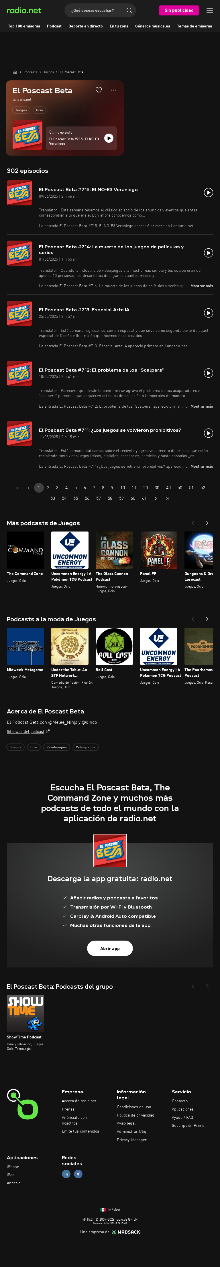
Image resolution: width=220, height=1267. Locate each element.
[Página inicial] (15, 72)
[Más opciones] (113, 90)
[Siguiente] (207, 521)
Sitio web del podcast (25, 732)
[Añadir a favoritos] (98, 89)
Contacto (180, 1101)
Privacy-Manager (132, 1140)
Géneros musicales (152, 26)
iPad (11, 1175)
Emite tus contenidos (80, 1131)
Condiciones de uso (134, 1107)
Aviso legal (126, 1123)
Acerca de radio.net (79, 1101)
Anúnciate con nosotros (74, 1120)
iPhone (13, 1167)
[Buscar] (129, 10)
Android (14, 1183)
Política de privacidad (135, 1115)
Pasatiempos (56, 747)
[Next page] (155, 498)
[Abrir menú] (209, 10)
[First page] (17, 488)
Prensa (68, 1109)
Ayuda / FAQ (182, 1118)
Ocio (39, 110)
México (113, 1210)
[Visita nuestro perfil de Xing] (78, 1174)
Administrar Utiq (131, 1132)
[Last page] (167, 498)
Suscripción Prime (188, 1126)
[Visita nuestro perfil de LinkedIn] (66, 1174)
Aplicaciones (183, 1109)
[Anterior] (193, 521)
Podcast (54, 26)
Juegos (21, 110)
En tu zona (119, 26)
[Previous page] (28, 488)
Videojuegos (85, 747)
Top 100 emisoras (24, 26)
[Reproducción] (108, 138)
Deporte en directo (85, 26)
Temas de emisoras (194, 26)
